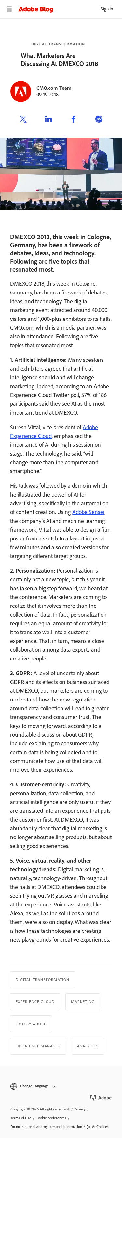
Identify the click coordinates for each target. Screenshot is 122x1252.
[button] (61, 1086)
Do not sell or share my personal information (46, 1126)
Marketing (83, 1002)
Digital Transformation (58, 44)
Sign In (107, 9)
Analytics (88, 1046)
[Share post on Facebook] (73, 120)
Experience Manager (38, 1046)
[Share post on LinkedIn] (48, 120)
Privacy (80, 1109)
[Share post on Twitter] (23, 120)
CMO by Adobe (31, 1024)
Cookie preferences (51, 1118)
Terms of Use (20, 1118)
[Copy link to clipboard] (98, 120)
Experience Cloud (35, 1002)
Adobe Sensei (88, 512)
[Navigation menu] (9, 9)
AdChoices (100, 1126)
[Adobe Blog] (70, 9)
